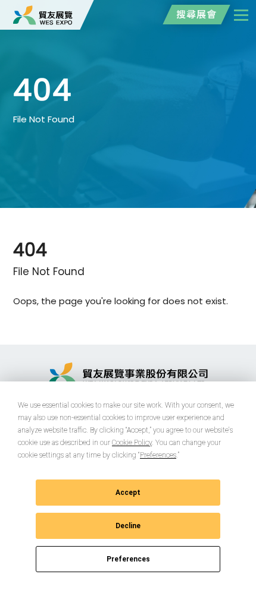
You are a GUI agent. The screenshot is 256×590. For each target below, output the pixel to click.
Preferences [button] (158, 455)
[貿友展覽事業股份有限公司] (43, 15)
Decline (128, 526)
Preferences (128, 559)
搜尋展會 (196, 14)
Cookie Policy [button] (132, 442)
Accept (128, 492)
